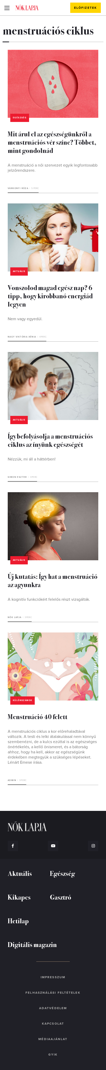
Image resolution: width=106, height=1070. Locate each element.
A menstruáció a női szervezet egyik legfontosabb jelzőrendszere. (53, 168)
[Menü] (7, 7)
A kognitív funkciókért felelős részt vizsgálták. (49, 599)
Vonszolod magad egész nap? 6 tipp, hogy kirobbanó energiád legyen (50, 296)
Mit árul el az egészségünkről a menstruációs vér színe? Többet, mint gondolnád (52, 142)
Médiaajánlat (52, 1039)
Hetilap (18, 920)
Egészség (19, 118)
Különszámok (22, 700)
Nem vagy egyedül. (25, 319)
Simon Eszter (17, 477)
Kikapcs (19, 897)
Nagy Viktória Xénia (22, 337)
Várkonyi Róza (18, 188)
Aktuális (19, 271)
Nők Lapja (27, 7)
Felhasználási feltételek (52, 992)
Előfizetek (85, 8)
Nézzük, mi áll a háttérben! (32, 459)
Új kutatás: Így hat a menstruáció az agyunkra (53, 580)
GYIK (53, 1054)
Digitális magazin (32, 944)
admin (12, 780)
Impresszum (53, 977)
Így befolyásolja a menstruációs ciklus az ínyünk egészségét (50, 440)
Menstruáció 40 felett (37, 716)
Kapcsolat (53, 1023)
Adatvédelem (53, 1008)
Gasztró (60, 897)
